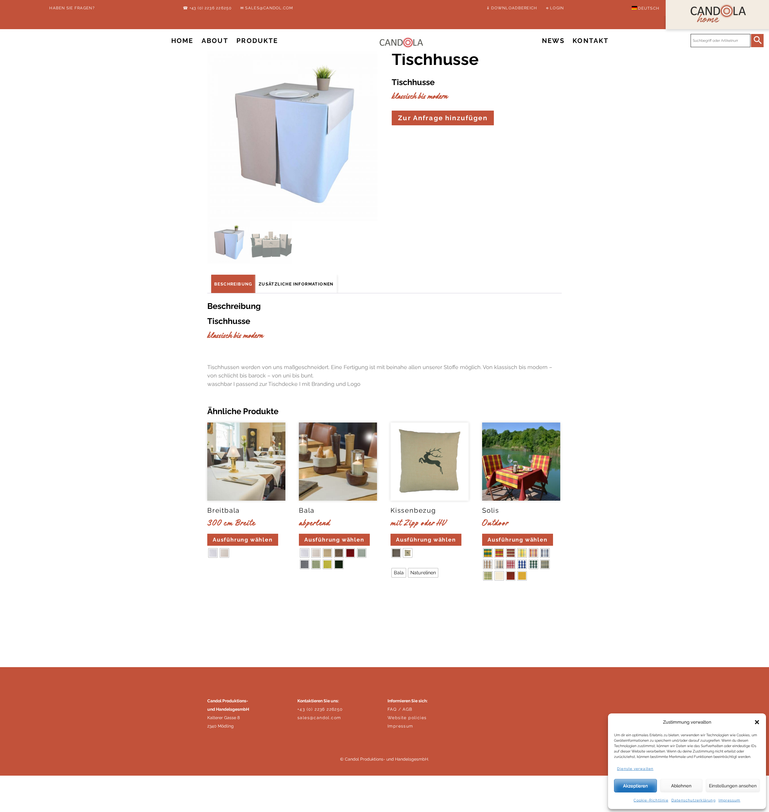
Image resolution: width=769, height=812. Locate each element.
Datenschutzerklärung (693, 800)
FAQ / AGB (400, 709)
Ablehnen (681, 786)
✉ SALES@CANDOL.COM (266, 8)
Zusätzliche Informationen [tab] (296, 284)
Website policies (407, 717)
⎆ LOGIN (555, 8)
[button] (757, 722)
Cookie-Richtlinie (651, 800)
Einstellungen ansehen (733, 786)
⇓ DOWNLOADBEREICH (511, 8)
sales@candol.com (319, 717)
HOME (182, 40)
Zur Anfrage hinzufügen (443, 118)
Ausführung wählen (243, 539)
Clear (215, 571)
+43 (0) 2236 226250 (320, 709)
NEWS (553, 40)
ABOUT (215, 40)
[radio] (212, 552)
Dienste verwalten (635, 769)
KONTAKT (591, 40)
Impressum (729, 800)
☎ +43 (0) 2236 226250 (207, 8)
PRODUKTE (257, 40)
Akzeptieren (635, 786)
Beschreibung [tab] (233, 284)
